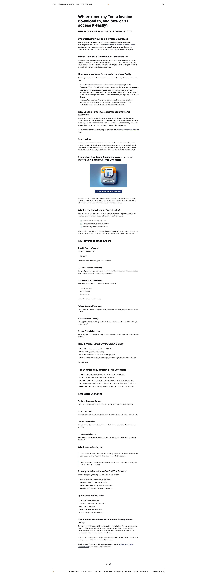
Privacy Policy (118, 571)
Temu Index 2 (107, 571)
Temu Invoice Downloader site (129, 130)
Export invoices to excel (140, 571)
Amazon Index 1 (86, 571)
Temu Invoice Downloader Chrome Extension (120, 45)
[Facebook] (110, 564)
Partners (128, 571)
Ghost (162, 571)
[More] (95, 4)
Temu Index (97, 571)
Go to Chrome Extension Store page (108, 191)
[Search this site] (163, 4)
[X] (107, 564)
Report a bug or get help (66, 4)
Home (54, 4)
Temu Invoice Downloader (84, 4)
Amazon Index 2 (74, 571)
